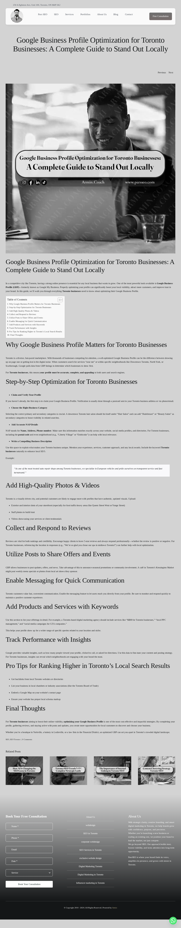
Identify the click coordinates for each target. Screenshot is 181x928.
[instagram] (160, 5)
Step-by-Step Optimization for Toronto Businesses (30, 307)
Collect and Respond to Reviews (22, 314)
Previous (162, 72)
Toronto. (132, 864)
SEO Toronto (15, 739)
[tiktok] (165, 5)
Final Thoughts (16, 335)
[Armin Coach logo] (17, 10)
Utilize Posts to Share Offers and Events (26, 318)
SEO (7, 739)
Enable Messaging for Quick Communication (28, 321)
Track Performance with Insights (22, 328)
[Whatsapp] (173, 920)
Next (171, 72)
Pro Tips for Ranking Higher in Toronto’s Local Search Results (35, 331)
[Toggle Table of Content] (59, 299)
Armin (114, 908)
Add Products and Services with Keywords (27, 324)
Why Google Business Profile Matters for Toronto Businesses (34, 304)
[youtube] (170, 5)
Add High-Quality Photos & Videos (24, 311)
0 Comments (27, 739)
